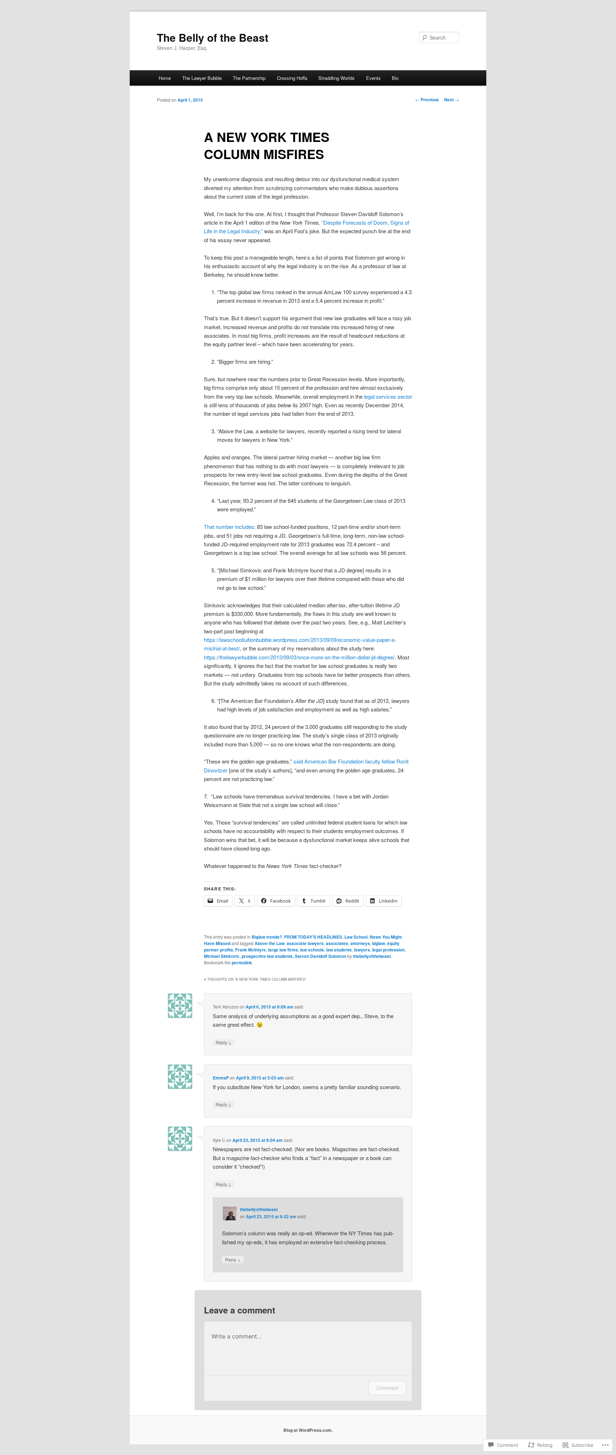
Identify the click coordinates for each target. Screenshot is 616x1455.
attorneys (360, 943)
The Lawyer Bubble (202, 78)
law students (339, 949)
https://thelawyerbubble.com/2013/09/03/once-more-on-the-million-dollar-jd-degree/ (299, 657)
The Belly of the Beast (212, 37)
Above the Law (269, 943)
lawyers (362, 949)
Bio (395, 78)
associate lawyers (305, 943)
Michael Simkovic (222, 956)
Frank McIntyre (250, 949)
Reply (223, 1042)
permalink (242, 962)
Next (451, 99)
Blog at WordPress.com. (308, 1430)
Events (373, 78)
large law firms (283, 949)
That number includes (229, 526)
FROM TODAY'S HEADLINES (313, 937)
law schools (312, 949)
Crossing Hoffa (292, 78)
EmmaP (221, 1077)
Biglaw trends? (267, 937)
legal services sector (388, 396)
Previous (427, 99)
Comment (387, 1388)
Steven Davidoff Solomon (320, 956)
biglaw (378, 943)
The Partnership (249, 78)
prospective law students (267, 956)
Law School (356, 937)
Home (165, 78)
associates (337, 943)
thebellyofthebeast (372, 956)
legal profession (388, 949)
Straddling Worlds (336, 78)
